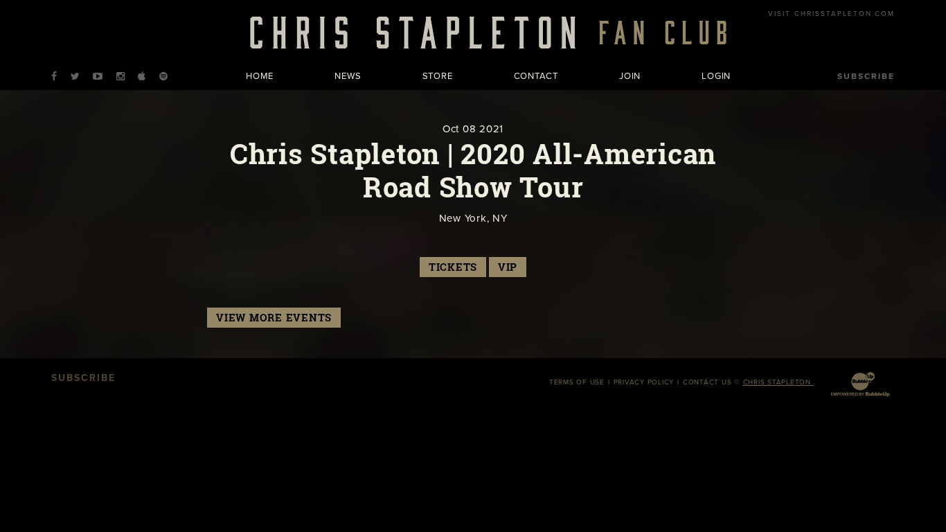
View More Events (274, 317)
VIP (507, 267)
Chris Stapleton (778, 382)
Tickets (453, 267)
